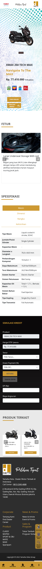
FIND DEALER (14, 99)
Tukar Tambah (28, 531)
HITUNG (10, 373)
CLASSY (6, 531)
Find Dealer (7, 519)
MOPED (6, 534)
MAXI (5, 542)
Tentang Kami (8, 517)
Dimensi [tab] (21, 213)
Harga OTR (10, 342)
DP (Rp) (6, 386)
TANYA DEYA (10, 379)
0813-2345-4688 (19, 484)
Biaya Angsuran (9, 396)
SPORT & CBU (8, 536)
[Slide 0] (21, 53)
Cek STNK (23, 566)
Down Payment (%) (11, 363)
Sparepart (32, 566)
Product (6, 332)
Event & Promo (28, 519)
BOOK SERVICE (13, 566)
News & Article (28, 517)
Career (5, 522)
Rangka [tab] (21, 218)
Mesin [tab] (21, 208)
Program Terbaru (29, 534)
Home (3, 566)
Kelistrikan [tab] (21, 224)
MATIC (5, 539)
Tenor (5, 352)
